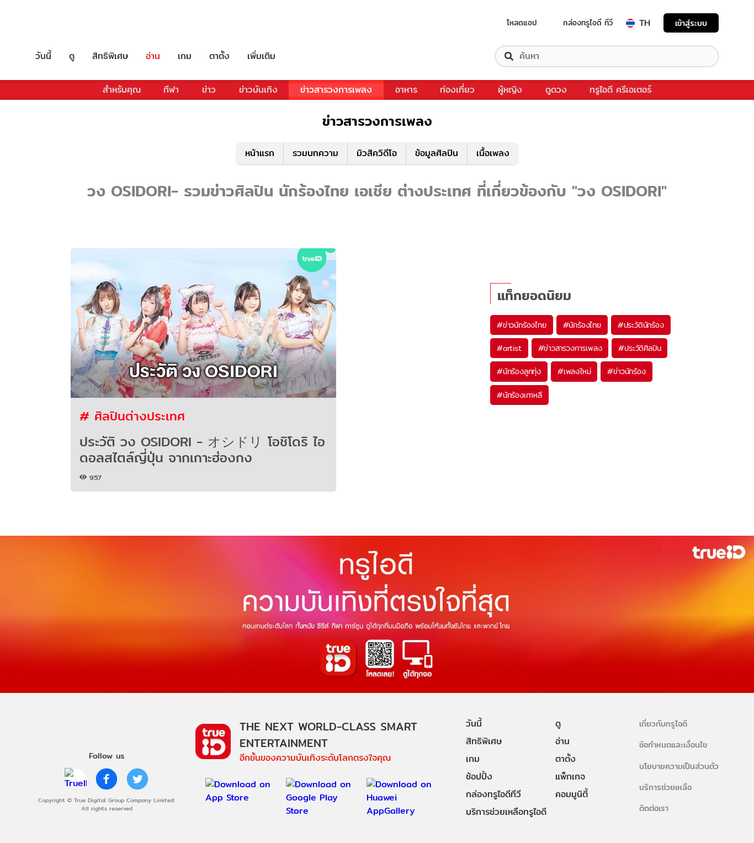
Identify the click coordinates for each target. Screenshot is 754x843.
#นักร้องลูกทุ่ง (519, 371)
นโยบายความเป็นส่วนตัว (679, 766)
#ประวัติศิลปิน (639, 348)
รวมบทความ (315, 153)
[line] (76, 779)
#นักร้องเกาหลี (519, 395)
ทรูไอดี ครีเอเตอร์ (620, 90)
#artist (509, 348)
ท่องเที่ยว (457, 90)
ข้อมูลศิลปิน (436, 153)
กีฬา (171, 90)
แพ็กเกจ (570, 776)
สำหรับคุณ (122, 90)
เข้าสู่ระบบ (691, 23)
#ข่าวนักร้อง (626, 371)
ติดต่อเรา (653, 808)
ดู (72, 56)
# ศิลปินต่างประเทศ (132, 415)
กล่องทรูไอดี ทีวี (588, 22)
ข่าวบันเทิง (258, 90)
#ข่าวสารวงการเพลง (570, 348)
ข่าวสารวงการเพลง (336, 90)
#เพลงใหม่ (574, 371)
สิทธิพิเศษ (110, 56)
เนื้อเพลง (492, 153)
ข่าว (209, 90)
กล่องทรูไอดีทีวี (493, 794)
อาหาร (406, 90)
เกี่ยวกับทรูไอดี (663, 723)
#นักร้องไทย (582, 325)
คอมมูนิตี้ (571, 794)
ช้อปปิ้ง (479, 776)
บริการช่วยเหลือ (665, 787)
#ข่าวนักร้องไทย (521, 325)
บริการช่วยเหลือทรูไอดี (506, 812)
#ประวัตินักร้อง (641, 325)
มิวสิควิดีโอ (377, 153)
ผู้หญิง (510, 90)
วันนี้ (43, 56)
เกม (185, 56)
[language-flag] (630, 23)
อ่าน (153, 56)
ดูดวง (556, 90)
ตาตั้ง (219, 56)
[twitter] (137, 779)
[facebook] (106, 779)
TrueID (68, 23)
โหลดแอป (522, 22)
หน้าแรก (259, 153)
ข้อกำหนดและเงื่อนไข (673, 744)
